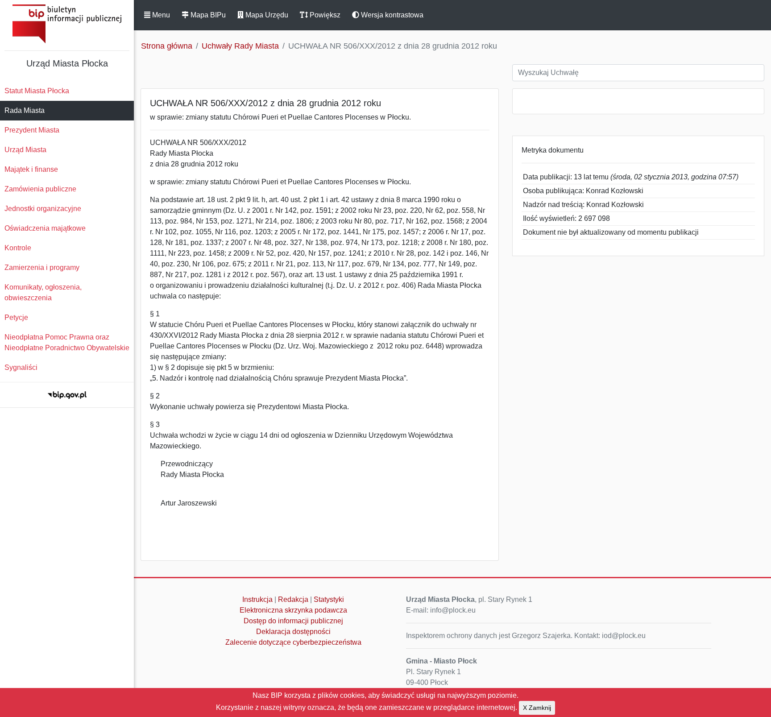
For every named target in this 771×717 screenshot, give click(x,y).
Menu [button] (160, 15)
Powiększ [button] (324, 15)
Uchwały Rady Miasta (240, 45)
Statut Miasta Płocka (36, 91)
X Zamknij (537, 707)
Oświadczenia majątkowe (45, 228)
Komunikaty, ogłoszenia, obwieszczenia (43, 292)
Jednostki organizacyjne (42, 208)
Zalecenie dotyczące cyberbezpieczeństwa (293, 642)
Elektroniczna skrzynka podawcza (293, 610)
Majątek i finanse (31, 169)
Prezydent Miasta (31, 130)
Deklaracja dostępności (293, 631)
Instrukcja (257, 599)
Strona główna (166, 45)
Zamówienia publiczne (40, 189)
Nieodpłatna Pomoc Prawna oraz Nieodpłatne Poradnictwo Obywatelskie (66, 342)
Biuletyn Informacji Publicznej (66, 23)
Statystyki (329, 599)
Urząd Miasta (25, 149)
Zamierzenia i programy (41, 267)
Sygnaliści (20, 367)
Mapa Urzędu (266, 15)
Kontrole (17, 248)
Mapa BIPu (207, 15)
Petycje (16, 317)
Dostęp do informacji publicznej (293, 621)
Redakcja (293, 599)
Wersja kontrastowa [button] (391, 15)
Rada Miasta (24, 110)
